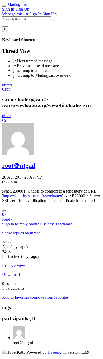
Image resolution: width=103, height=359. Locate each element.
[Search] (54, 20)
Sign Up (22, 9)
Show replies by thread (21, 233)
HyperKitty (57, 352)
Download (11, 274)
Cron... (8, 89)
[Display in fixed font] (4, 211)
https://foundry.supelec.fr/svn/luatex (32, 196)
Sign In (8, 9)
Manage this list (15, 14)
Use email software (56, 224)
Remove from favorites (49, 297)
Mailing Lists (18, 4)
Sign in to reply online (21, 224)
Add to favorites (15, 297)
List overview (13, 265)
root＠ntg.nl (18, 165)
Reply (7, 219)
